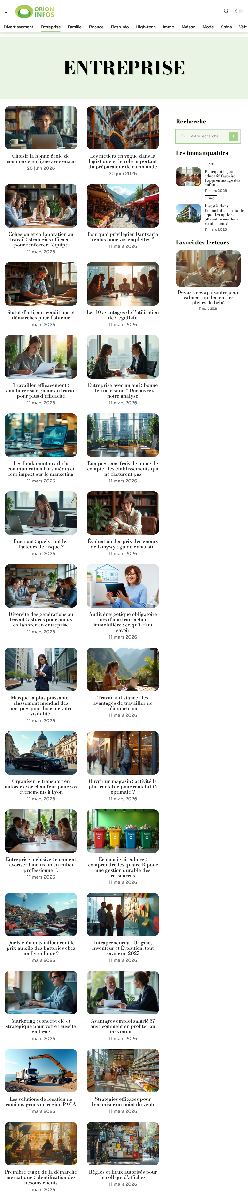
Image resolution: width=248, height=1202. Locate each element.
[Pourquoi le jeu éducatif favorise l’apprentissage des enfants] (188, 176)
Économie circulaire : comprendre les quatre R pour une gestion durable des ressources (123, 867)
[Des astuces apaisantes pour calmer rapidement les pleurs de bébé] (208, 268)
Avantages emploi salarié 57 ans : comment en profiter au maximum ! (122, 1026)
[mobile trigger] (9, 11)
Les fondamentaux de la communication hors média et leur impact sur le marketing (41, 468)
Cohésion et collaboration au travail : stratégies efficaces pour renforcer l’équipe (40, 239)
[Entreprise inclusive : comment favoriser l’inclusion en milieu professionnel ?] (41, 831)
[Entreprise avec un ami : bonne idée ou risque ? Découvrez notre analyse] (123, 357)
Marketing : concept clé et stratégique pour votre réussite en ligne (41, 1026)
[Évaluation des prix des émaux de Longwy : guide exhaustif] (123, 513)
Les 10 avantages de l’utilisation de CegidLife (123, 314)
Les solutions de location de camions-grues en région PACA (41, 1101)
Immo (211, 198)
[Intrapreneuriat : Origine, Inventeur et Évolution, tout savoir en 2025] (123, 914)
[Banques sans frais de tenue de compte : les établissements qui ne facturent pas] (123, 435)
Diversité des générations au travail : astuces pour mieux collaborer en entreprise (41, 619)
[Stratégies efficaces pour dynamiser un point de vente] (123, 1070)
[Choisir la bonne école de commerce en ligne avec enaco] (41, 128)
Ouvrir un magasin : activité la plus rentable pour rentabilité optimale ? (123, 786)
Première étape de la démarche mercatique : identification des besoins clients (41, 1177)
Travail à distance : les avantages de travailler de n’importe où (123, 703)
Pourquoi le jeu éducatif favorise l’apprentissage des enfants (222, 178)
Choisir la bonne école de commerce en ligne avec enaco (41, 158)
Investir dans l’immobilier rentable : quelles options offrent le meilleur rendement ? (224, 214)
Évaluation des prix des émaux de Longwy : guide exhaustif (123, 543)
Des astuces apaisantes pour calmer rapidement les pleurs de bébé (208, 297)
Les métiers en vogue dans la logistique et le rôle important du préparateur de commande (122, 161)
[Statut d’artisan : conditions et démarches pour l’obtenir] (41, 284)
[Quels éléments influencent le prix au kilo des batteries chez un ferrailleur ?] (41, 914)
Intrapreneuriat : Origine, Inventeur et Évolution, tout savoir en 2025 (123, 948)
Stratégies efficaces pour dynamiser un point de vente (122, 1101)
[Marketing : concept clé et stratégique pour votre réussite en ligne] (41, 992)
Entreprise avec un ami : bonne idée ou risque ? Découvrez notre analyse (123, 390)
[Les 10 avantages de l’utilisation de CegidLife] (123, 284)
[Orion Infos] (35, 11)
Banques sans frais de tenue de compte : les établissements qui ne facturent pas (122, 468)
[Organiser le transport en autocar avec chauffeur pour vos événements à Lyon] (41, 753)
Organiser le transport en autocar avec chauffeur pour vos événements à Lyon (41, 786)
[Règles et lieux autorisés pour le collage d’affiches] (123, 1143)
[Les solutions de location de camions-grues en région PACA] (41, 1070)
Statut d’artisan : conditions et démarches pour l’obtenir (41, 314)
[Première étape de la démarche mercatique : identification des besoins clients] (41, 1143)
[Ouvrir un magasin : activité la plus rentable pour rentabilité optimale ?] (123, 753)
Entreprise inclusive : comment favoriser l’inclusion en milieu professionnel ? (41, 864)
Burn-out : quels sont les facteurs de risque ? (41, 543)
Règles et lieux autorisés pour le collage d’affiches (123, 1174)
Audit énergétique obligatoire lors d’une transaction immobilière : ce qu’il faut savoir (123, 622)
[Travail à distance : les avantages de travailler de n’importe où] (123, 669)
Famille (212, 164)
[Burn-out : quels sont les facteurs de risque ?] (41, 513)
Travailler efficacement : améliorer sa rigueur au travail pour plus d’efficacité (41, 390)
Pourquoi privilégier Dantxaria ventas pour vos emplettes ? (122, 236)
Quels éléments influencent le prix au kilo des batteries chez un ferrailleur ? (41, 948)
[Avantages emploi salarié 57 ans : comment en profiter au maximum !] (123, 992)
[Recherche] (226, 11)
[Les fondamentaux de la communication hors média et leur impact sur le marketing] (41, 435)
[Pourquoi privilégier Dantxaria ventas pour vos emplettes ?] (123, 206)
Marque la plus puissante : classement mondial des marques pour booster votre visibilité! (41, 705)
